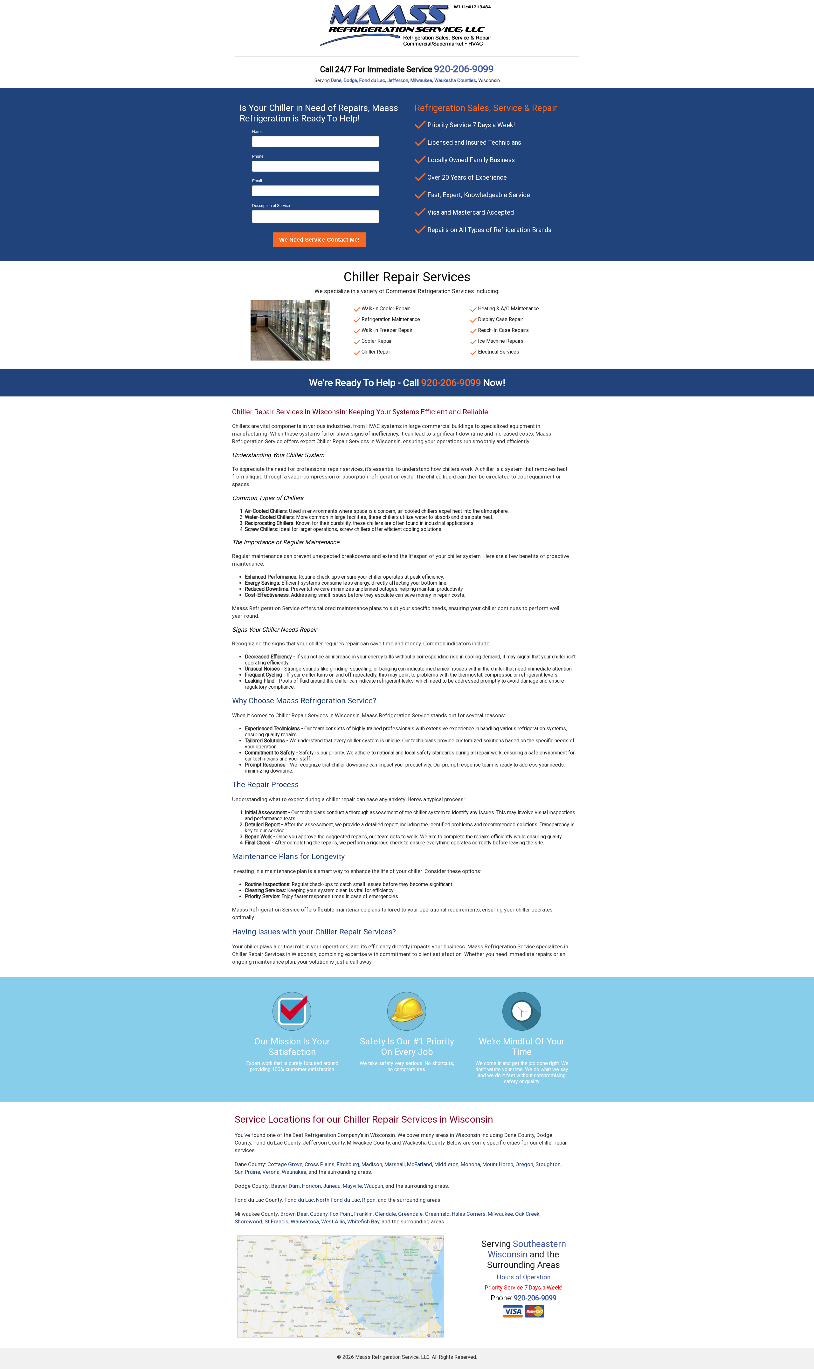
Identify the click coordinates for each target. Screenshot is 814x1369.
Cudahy (319, 1214)
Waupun (373, 1186)
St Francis (276, 1221)
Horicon (311, 1186)
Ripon (369, 1200)
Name (257, 131)
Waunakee (294, 1172)
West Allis (333, 1221)
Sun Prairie (247, 1172)
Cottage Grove (284, 1164)
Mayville (352, 1186)
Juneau (332, 1186)
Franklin (363, 1214)
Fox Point (341, 1214)
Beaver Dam (285, 1186)
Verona (270, 1172)
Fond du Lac (299, 1200)
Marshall (394, 1164)
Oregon (524, 1164)
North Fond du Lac (338, 1200)
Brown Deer (294, 1214)
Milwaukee (500, 1214)
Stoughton (548, 1164)
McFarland (419, 1164)
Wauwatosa (305, 1221)
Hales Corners (469, 1214)
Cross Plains (320, 1164)
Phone (258, 156)
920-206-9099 (464, 68)
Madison (372, 1164)
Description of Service (271, 205)
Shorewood (248, 1221)
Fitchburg (348, 1164)
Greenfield (437, 1214)
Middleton (446, 1164)
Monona (470, 1164)
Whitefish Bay (363, 1221)
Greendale (410, 1214)
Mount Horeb (497, 1164)
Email (257, 181)
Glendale (385, 1214)
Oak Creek (527, 1214)
